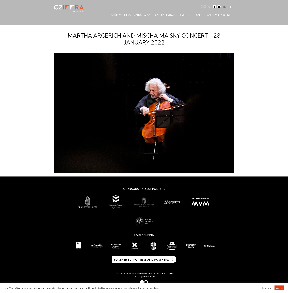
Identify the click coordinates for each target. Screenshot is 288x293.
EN (231, 6)
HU (224, 6)
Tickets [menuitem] (198, 14)
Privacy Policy (148, 276)
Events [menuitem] (184, 14)
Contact (137, 276)
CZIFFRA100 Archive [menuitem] (219, 14)
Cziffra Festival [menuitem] (165, 14)
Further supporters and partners (141, 259)
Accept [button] (279, 288)
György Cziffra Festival (137, 273)
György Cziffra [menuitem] (121, 14)
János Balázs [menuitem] (142, 14)
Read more (267, 288)
